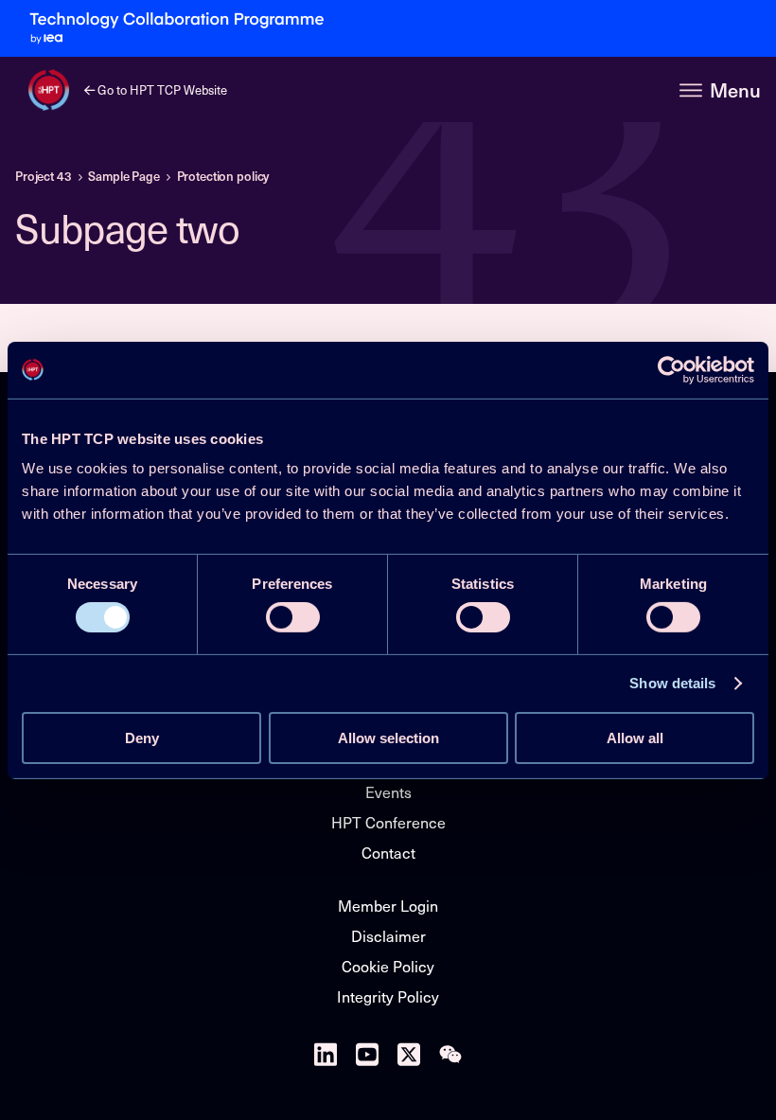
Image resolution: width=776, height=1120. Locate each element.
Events (388, 791)
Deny (142, 738)
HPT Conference (388, 821)
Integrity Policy (388, 996)
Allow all (635, 738)
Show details (672, 683)
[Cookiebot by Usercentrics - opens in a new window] (671, 369)
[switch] (293, 617)
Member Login (388, 905)
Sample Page (124, 176)
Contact (388, 852)
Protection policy (223, 176)
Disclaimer (388, 935)
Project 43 (43, 176)
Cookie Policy (388, 965)
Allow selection (388, 738)
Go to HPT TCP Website (161, 89)
